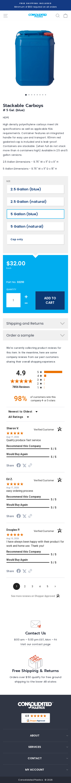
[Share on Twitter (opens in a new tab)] (24, 465)
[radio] (51, 372)
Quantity (11, 289)
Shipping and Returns (25, 323)
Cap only (17, 239)
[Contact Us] (35, 624)
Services (34, 747)
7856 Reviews (24, 387)
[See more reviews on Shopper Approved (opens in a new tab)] (30, 465)
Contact (35, 758)
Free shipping (13, 274)
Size (8, 181)
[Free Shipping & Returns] (35, 662)
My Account (34, 770)
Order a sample (20, 335)
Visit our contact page (35, 644)
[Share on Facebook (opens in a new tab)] (19, 465)
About (34, 736)
